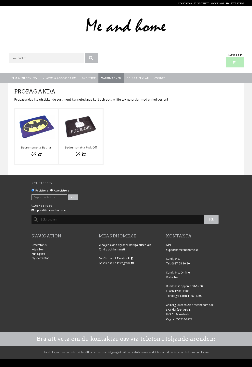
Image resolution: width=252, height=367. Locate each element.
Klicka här (172, 277)
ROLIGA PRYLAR (138, 78)
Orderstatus (39, 245)
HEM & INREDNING (24, 78)
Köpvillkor (38, 249)
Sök (211, 219)
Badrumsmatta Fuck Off (81, 147)
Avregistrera (61, 190)
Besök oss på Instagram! (115, 263)
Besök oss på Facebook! (115, 258)
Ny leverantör (40, 258)
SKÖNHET (89, 78)
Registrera (41, 190)
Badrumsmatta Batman (36, 147)
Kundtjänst (38, 254)
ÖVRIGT (159, 78)
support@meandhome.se (50, 210)
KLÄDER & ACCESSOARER (60, 78)
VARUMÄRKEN (111, 78)
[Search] (91, 58)
